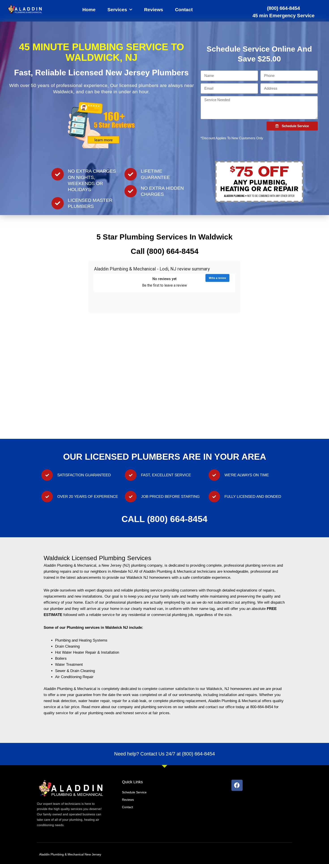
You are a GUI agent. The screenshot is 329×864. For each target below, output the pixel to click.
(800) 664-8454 (283, 8)
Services (117, 9)
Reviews (153, 9)
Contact (184, 9)
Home (89, 9)
